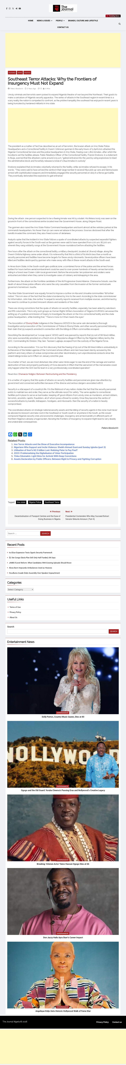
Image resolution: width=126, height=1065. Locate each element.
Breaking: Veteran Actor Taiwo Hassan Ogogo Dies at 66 (63, 864)
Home (30, 21)
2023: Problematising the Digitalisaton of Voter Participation (44, 453)
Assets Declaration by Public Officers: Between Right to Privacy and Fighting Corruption (57, 459)
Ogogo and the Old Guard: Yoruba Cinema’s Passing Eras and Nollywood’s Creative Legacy (63, 790)
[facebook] (6, 8)
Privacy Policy (15, 612)
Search (10, 626)
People (59, 21)
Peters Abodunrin (16, 88)
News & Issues (43, 21)
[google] (16, 8)
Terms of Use (15, 607)
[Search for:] (23, 533)
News (20, 73)
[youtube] (20, 8)
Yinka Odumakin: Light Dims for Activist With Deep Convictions (45, 456)
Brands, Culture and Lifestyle (83, 21)
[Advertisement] (63, 50)
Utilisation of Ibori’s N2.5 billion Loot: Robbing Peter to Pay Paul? (46, 450)
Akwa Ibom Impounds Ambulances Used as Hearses (30, 568)
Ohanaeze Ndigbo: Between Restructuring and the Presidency (47, 374)
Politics (27, 73)
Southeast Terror (52, 502)
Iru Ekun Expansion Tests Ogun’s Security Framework (30, 552)
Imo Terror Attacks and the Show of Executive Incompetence (44, 444)
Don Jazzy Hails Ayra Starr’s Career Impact (63, 937)
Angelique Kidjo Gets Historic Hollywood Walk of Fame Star (63, 1011)
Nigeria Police (35, 502)
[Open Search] (120, 24)
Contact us (63, 27)
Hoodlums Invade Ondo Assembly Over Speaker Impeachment (34, 573)
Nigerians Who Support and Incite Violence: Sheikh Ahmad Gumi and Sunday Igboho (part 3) (60, 447)
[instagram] (9, 8)
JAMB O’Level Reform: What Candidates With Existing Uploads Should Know (40, 563)
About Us (13, 617)
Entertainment (62, 713)
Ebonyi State (32, 323)
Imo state (21, 502)
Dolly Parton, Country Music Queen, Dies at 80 (63, 717)
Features (12, 73)
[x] (13, 8)
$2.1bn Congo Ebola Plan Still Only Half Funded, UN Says (32, 558)
